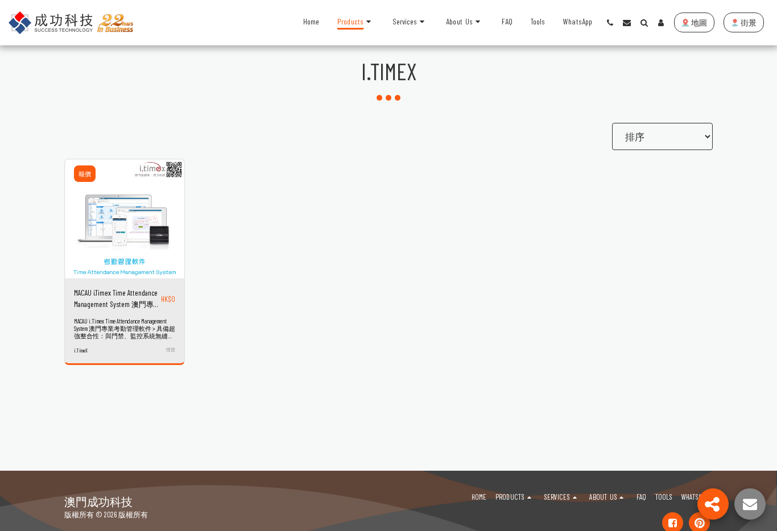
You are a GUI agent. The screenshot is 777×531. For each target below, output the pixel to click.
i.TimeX (81, 350)
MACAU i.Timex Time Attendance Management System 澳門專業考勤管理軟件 (117, 299)
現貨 (170, 349)
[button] (410, 22)
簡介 (124, 275)
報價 (84, 173)
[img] (124, 219)
